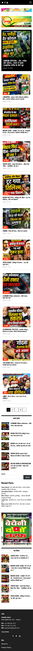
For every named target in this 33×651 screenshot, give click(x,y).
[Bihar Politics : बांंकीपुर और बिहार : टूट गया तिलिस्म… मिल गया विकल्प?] (16, 185)
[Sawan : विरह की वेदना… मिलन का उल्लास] (16, 218)
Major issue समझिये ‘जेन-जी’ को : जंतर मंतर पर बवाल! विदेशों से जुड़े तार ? (15, 505)
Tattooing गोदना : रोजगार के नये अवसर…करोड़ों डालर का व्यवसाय (15, 364)
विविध (5, 56)
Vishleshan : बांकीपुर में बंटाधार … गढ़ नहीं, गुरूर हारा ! (15, 263)
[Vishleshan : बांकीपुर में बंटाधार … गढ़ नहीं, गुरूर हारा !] (16, 250)
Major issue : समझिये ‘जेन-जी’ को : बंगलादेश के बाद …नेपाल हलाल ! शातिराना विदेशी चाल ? (16, 131)
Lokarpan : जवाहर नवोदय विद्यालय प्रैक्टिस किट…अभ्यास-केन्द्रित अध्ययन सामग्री (15, 98)
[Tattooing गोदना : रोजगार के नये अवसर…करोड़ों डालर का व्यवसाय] (16, 350)
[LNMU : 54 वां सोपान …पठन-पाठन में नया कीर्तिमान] (16, 384)
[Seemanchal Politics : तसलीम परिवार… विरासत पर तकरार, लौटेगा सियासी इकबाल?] (16, 317)
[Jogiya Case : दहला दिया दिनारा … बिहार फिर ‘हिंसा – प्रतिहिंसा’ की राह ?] (16, 151)
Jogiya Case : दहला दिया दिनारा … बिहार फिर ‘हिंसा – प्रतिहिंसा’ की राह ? (16, 165)
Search (3, 474)
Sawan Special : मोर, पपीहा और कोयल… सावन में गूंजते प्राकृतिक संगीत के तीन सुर (15, 63)
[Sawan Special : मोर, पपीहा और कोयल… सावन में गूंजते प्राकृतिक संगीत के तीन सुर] (16, 44)
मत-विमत (6, 127)
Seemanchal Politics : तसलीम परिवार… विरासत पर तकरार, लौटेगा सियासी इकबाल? (16, 330)
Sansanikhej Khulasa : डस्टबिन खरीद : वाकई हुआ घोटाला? (14, 492)
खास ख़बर (6, 292)
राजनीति (6, 194)
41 (21, 410)
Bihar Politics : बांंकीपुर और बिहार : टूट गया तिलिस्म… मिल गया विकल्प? (16, 198)
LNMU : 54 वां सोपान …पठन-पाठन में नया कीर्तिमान (14, 397)
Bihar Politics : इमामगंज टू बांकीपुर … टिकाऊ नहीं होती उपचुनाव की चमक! (15, 496)
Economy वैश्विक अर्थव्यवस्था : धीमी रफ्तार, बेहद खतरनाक (15, 297)
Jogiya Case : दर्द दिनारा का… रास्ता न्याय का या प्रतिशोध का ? (16, 501)
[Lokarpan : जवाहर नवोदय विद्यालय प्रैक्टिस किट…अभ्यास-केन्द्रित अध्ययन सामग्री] (16, 84)
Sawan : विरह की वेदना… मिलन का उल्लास (15, 231)
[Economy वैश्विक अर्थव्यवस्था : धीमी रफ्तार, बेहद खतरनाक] (16, 283)
